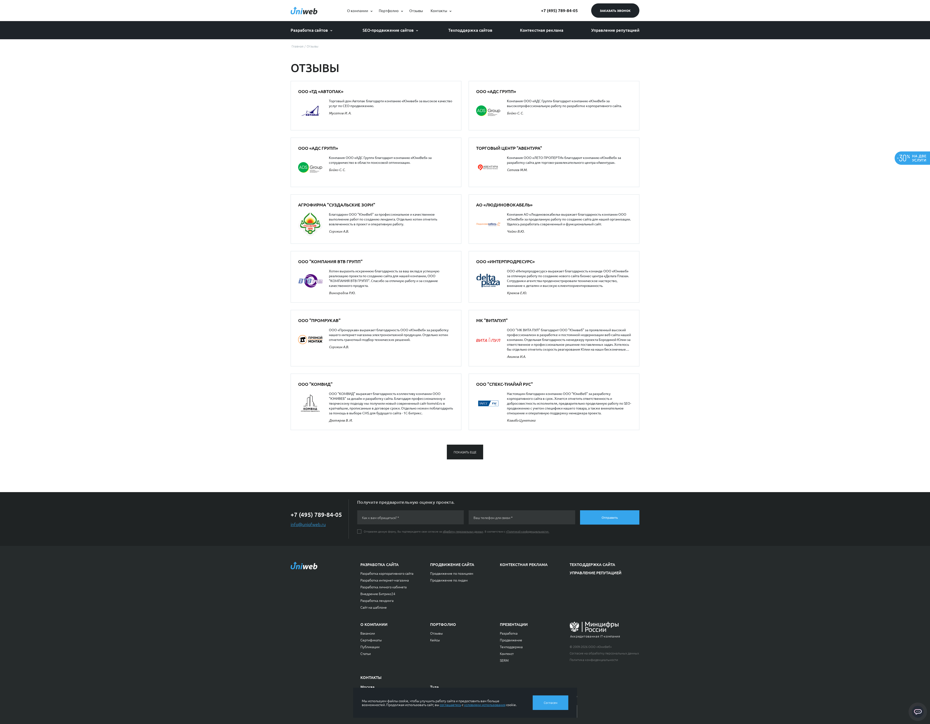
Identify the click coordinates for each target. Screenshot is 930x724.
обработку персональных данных (463, 531)
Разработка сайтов (309, 30)
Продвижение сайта (452, 564)
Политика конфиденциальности (594, 659)
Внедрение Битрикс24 (377, 593)
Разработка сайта (379, 564)
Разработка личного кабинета (383, 586)
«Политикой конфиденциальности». (527, 531)
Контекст (507, 653)
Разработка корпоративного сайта (386, 573)
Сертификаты (371, 639)
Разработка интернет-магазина (384, 580)
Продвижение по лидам (449, 580)
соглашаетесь (450, 704)
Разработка (509, 633)
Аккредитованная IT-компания (595, 636)
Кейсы (435, 639)
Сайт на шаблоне (373, 607)
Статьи (365, 653)
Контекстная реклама (541, 30)
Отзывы (416, 10)
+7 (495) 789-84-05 (559, 10)
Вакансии (367, 633)
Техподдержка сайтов (470, 30)
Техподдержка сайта (592, 564)
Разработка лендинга (377, 600)
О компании (357, 10)
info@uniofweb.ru (308, 524)
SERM (504, 660)
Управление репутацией (615, 30)
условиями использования (484, 704)
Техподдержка (511, 646)
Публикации (370, 646)
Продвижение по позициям (451, 573)
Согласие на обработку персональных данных (604, 653)
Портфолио (389, 10)
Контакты (439, 10)
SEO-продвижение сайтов (388, 30)
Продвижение (511, 639)
